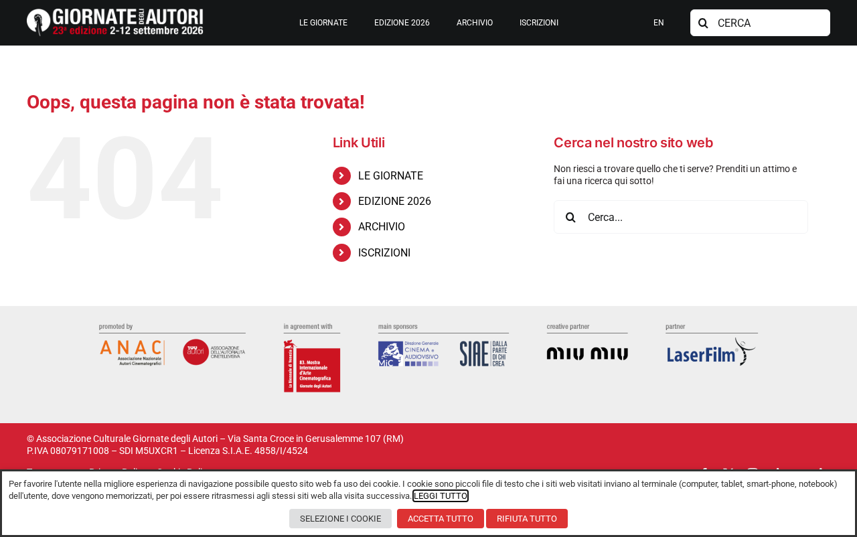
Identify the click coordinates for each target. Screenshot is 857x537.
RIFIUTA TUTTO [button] (527, 519)
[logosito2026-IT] (115, 13)
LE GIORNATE (390, 175)
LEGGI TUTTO (440, 496)
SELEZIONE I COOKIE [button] (340, 519)
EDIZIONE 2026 (394, 201)
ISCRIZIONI (384, 252)
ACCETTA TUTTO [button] (440, 519)
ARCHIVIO (381, 226)
